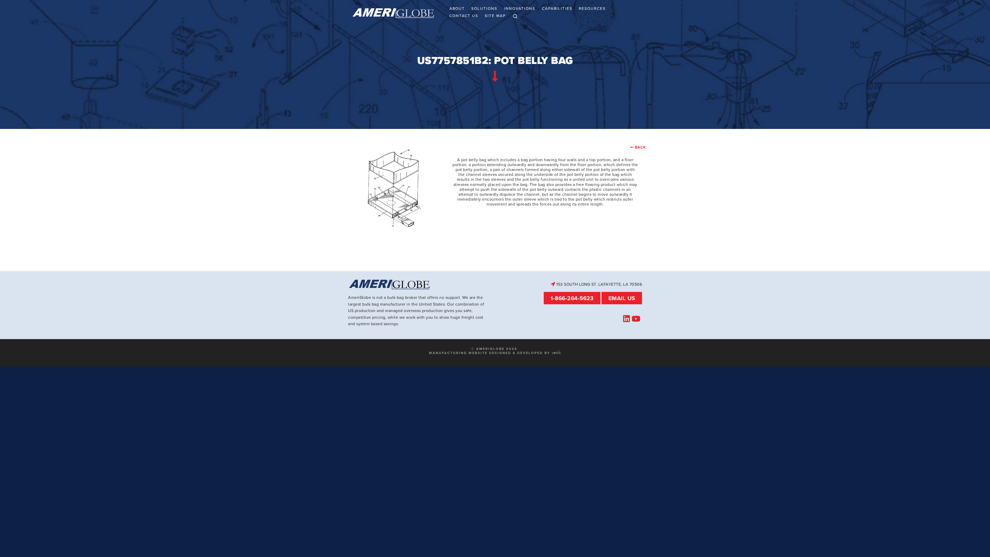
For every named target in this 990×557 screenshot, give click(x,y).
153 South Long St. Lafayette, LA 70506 (598, 284)
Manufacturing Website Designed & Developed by (490, 352)
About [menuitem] (457, 8)
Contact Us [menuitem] (463, 15)
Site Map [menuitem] (495, 15)
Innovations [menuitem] (519, 8)
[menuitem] (515, 16)
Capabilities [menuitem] (557, 8)
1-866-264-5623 (571, 298)
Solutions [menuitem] (484, 8)
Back (640, 147)
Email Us (621, 298)
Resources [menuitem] (592, 8)
